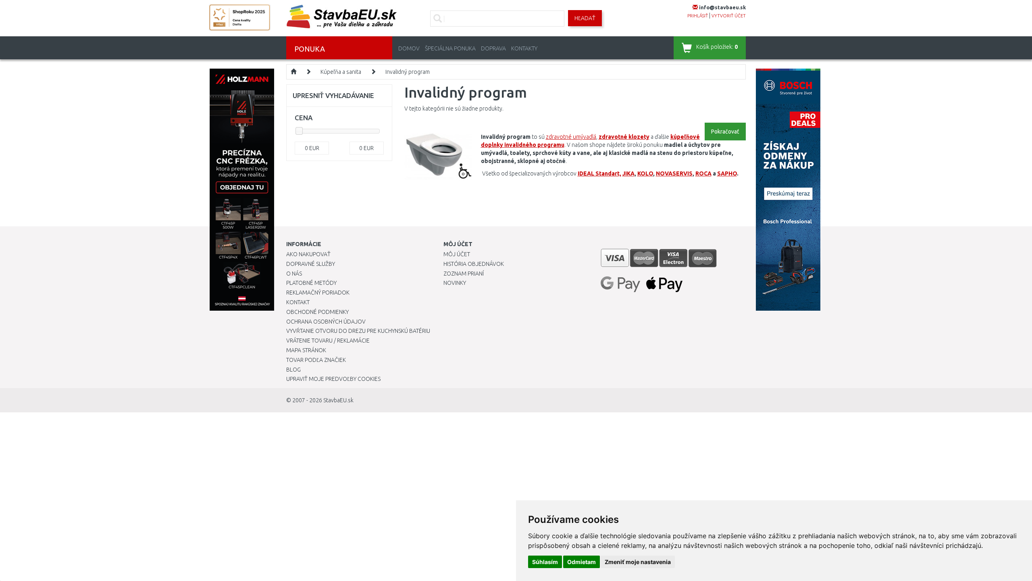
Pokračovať (725, 131)
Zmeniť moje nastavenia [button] (638, 561)
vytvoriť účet (729, 15)
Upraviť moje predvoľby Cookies (333, 379)
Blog (293, 369)
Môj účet (456, 254)
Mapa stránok (306, 350)
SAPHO (727, 173)
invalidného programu (534, 145)
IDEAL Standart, (599, 173)
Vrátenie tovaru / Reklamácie (328, 340)
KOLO (645, 173)
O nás (294, 273)
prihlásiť (697, 15)
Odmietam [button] (581, 561)
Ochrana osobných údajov (326, 321)
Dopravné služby (310, 264)
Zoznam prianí (463, 273)
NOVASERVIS (674, 173)
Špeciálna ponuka (450, 48)
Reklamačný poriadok (318, 292)
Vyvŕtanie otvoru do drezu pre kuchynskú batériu (358, 331)
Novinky (454, 283)
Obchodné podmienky (317, 312)
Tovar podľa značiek (316, 360)
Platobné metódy (311, 283)
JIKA (628, 173)
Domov (409, 48)
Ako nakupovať (308, 254)
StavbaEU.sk (338, 400)
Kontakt (298, 302)
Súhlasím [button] (545, 561)
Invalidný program (407, 72)
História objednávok (473, 264)
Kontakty (524, 48)
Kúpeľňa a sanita (340, 72)
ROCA (703, 173)
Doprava (493, 48)
